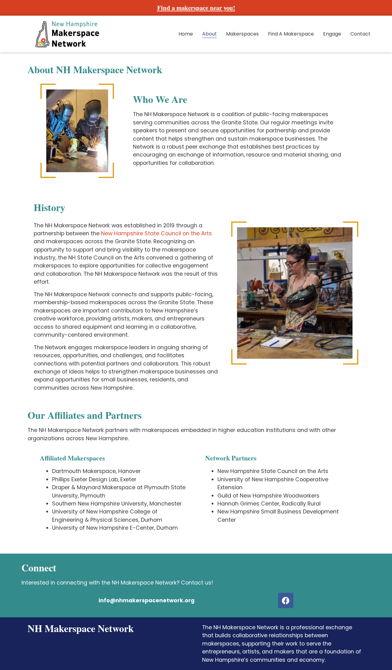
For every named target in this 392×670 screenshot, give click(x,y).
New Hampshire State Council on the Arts (156, 233)
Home (186, 33)
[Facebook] (285, 600)
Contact (360, 33)
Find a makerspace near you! (196, 7)
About (209, 33)
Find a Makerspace (291, 33)
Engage (332, 33)
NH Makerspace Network (81, 628)
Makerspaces (242, 33)
